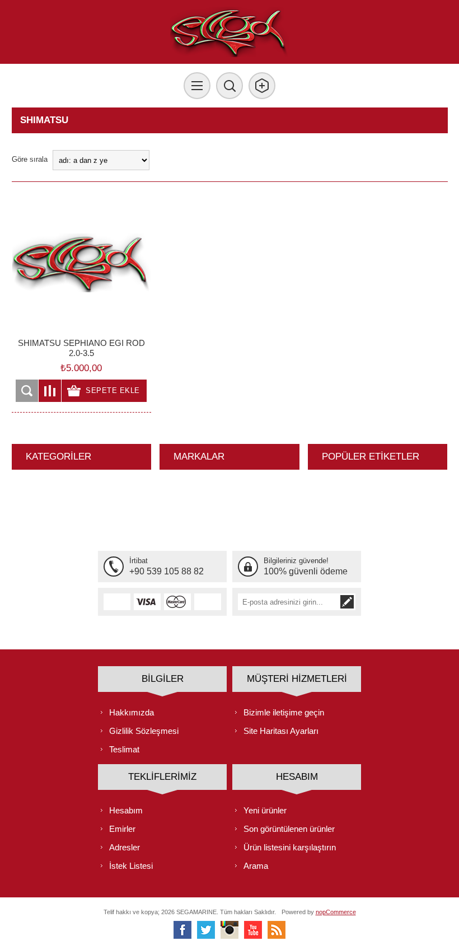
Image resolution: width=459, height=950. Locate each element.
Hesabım (126, 810)
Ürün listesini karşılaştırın (289, 847)
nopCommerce (336, 912)
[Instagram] (229, 930)
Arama (255, 866)
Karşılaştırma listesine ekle (50, 391)
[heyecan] (206, 930)
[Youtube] (253, 930)
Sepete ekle (113, 390)
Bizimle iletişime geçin (283, 712)
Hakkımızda (131, 712)
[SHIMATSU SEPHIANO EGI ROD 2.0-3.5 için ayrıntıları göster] (81, 263)
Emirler (122, 829)
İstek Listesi (131, 866)
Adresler (124, 847)
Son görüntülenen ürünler (289, 829)
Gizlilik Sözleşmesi (144, 731)
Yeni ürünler (265, 810)
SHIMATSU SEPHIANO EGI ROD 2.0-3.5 (81, 348)
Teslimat (124, 749)
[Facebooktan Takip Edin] (182, 930)
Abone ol (347, 601)
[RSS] (276, 930)
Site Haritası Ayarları (281, 731)
